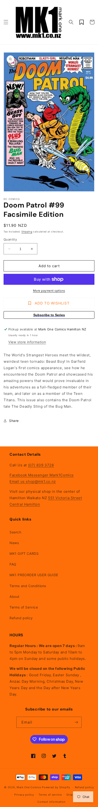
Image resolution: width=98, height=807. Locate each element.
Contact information (51, 801)
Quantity (10, 239)
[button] (6, 22)
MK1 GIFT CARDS (24, 553)
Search (15, 532)
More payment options (49, 290)
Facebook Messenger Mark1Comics (42, 475)
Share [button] (14, 421)
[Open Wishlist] (81, 22)
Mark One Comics (29, 787)
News (14, 543)
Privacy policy (24, 794)
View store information (27, 342)
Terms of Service (24, 607)
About (15, 596)
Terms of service (50, 794)
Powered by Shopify (56, 787)
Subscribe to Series (49, 315)
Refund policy (21, 618)
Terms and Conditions (28, 586)
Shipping (26, 231)
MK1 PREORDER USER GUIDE (34, 575)
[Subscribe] (76, 722)
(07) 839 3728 (41, 465)
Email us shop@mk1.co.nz (33, 481)
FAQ (13, 564)
